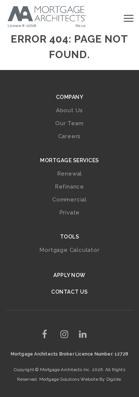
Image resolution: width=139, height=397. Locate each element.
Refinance (69, 186)
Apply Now (69, 275)
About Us (69, 110)
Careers (69, 136)
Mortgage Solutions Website (68, 379)
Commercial (69, 199)
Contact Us (69, 292)
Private (69, 212)
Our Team (69, 123)
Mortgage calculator (69, 250)
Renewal (69, 173)
